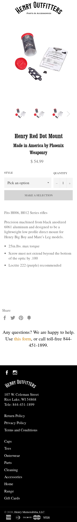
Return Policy (14, 415)
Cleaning (11, 469)
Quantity (60, 173)
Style (8, 173)
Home (8, 483)
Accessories (13, 476)
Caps (8, 441)
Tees (7, 448)
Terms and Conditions (20, 429)
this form (22, 339)
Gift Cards (12, 498)
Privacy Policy (15, 422)
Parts (8, 462)
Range (9, 491)
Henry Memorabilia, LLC (29, 512)
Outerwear (12, 455)
